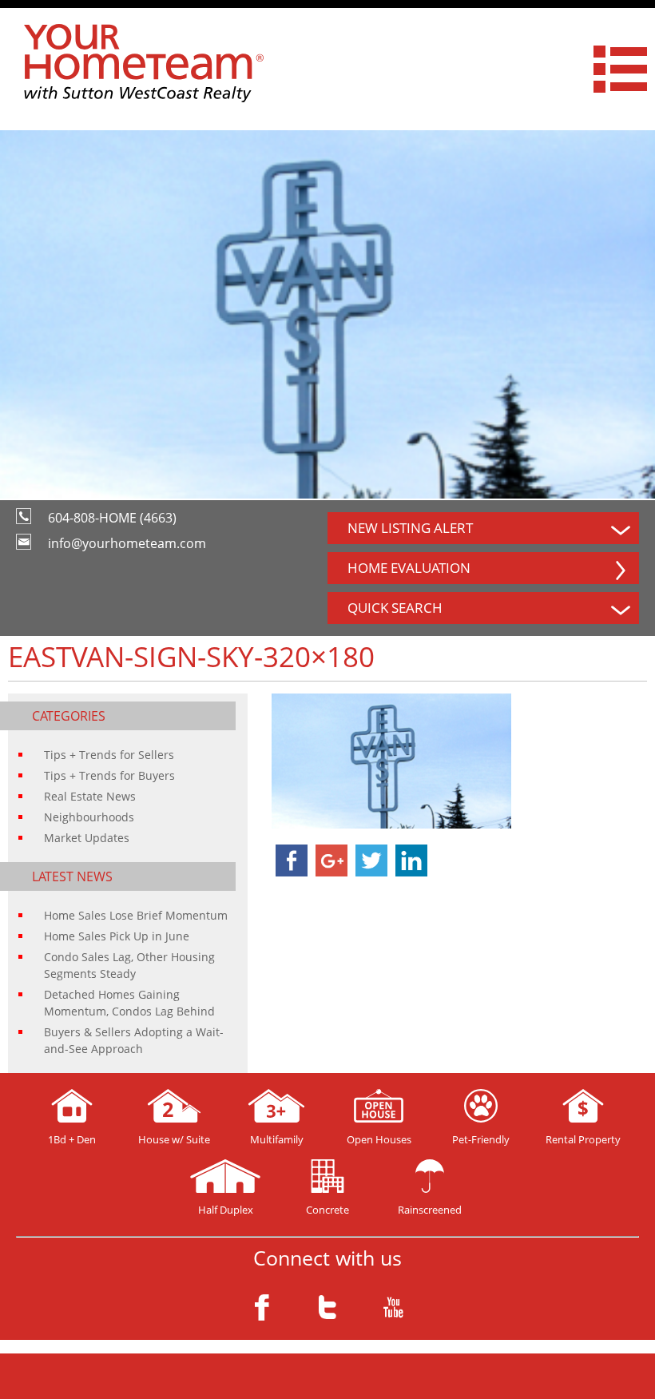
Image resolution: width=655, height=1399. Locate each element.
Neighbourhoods (89, 817)
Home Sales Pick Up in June (116, 936)
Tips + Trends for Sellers (109, 754)
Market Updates (86, 837)
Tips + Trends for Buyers (109, 775)
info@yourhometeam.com (127, 543)
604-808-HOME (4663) (112, 518)
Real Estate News (90, 796)
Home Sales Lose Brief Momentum (136, 915)
